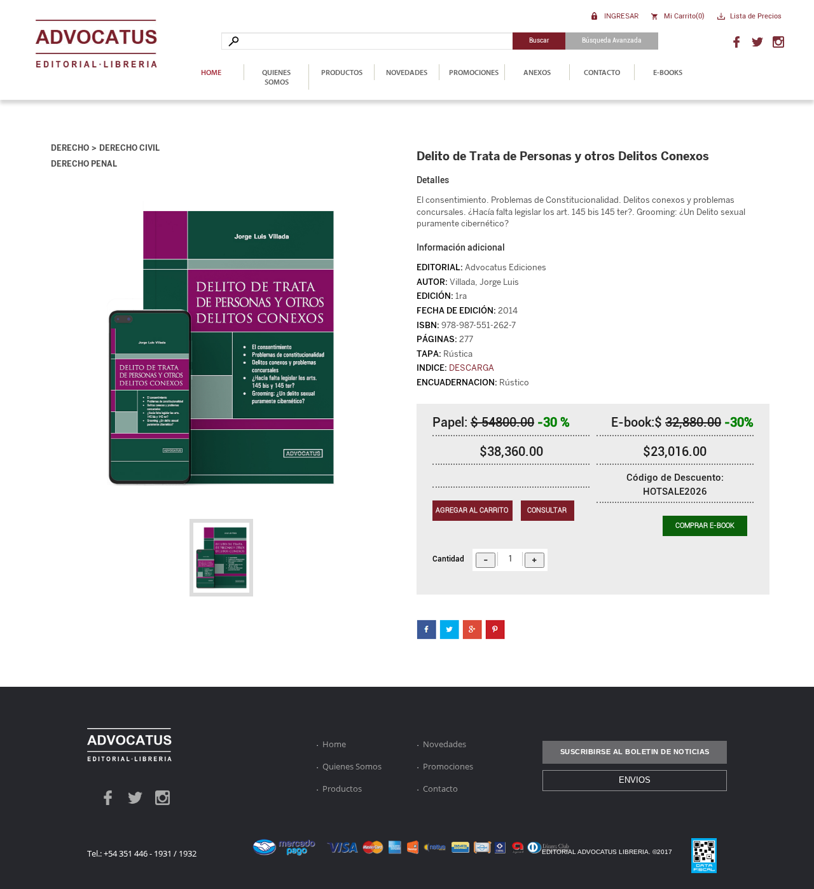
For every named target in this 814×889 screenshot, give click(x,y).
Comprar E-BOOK (705, 525)
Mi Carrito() (684, 16)
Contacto (602, 72)
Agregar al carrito (472, 510)
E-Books (667, 72)
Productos (341, 72)
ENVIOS (635, 780)
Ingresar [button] (621, 15)
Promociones (474, 72)
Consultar (547, 510)
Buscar (539, 40)
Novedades (406, 72)
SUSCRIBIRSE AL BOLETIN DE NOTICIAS (635, 751)
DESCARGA (471, 368)
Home (211, 72)
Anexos (537, 72)
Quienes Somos (276, 76)
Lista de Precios (756, 16)
